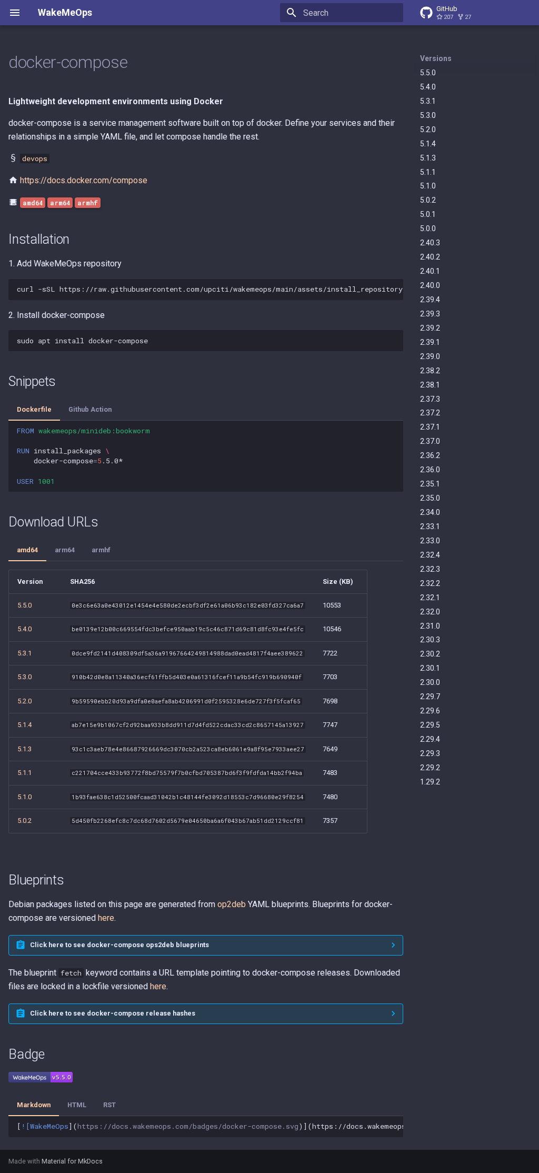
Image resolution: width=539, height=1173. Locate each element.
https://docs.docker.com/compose (83, 180)
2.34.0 (430, 512)
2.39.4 (430, 299)
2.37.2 (430, 413)
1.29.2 (430, 782)
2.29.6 (430, 711)
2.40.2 (430, 257)
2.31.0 (430, 626)
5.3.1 (428, 101)
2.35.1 (430, 484)
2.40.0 (430, 285)
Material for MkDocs (72, 1161)
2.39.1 (430, 342)
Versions (436, 58)
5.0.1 (428, 214)
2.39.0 (430, 356)
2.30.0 (430, 682)
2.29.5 (430, 725)
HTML (76, 1105)
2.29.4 (430, 739)
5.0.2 (428, 200)
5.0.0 (428, 228)
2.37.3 (430, 399)
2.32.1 (430, 597)
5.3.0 (428, 115)
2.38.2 (430, 370)
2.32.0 (430, 612)
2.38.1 (430, 385)
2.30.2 (430, 654)
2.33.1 (430, 526)
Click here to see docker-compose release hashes (112, 1013)
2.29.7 (430, 696)
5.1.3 (428, 158)
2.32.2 (430, 583)
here (106, 918)
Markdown (34, 1105)
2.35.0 (430, 498)
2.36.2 (430, 455)
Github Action (90, 409)
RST (109, 1105)
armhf (101, 550)
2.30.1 (430, 668)
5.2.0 (428, 129)
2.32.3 (430, 569)
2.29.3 (430, 753)
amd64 (27, 550)
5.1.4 (428, 144)
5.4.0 (428, 87)
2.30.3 (430, 639)
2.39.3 (430, 314)
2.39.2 (430, 328)
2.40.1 (430, 271)
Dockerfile (34, 409)
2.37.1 (430, 427)
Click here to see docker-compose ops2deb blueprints (119, 945)
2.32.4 (430, 555)
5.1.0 (428, 186)
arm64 (65, 550)
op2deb (231, 904)
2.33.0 (430, 540)
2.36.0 (430, 469)
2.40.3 (430, 242)
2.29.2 (430, 767)
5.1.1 (428, 172)
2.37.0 (430, 441)
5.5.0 (428, 72)
